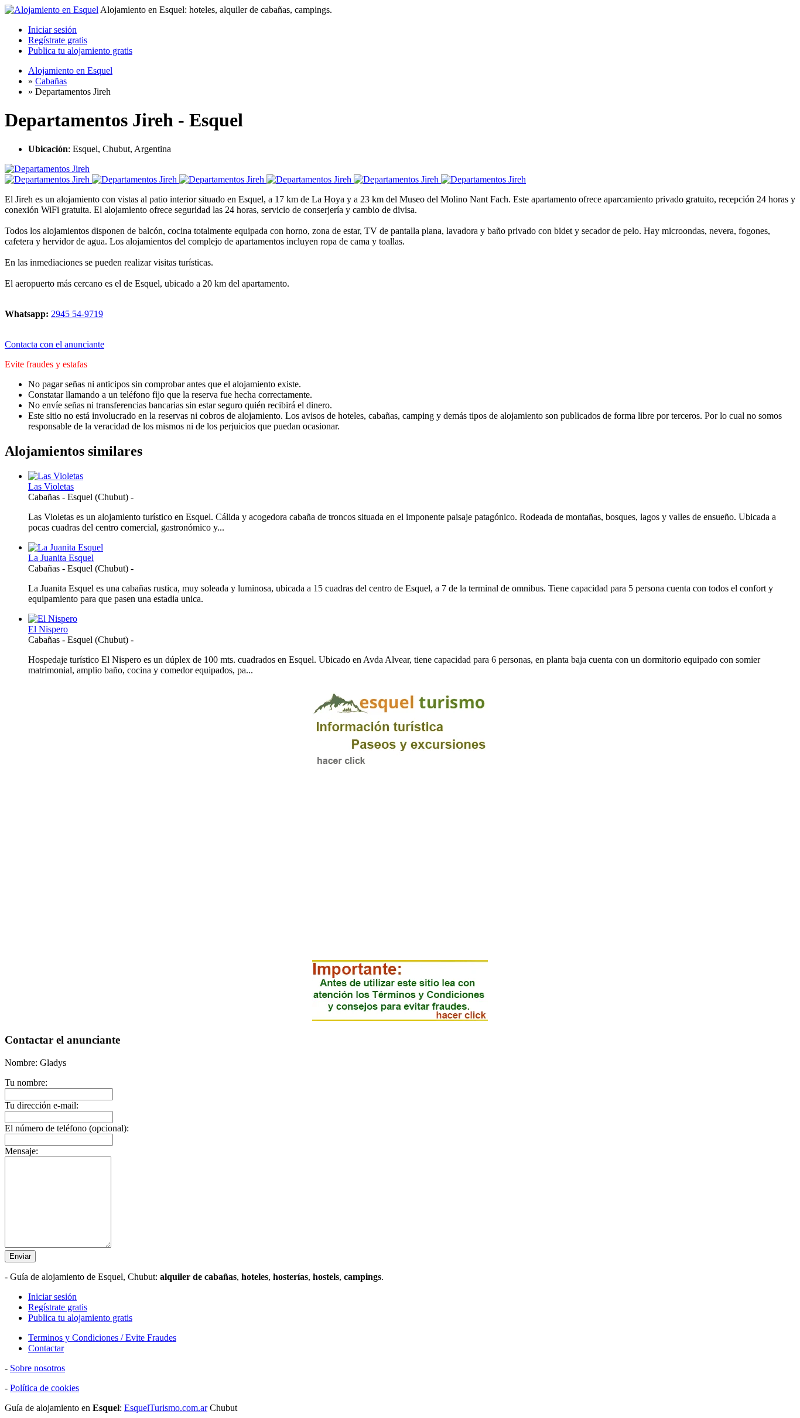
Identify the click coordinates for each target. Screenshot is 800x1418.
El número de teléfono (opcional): (67, 1128)
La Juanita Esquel (61, 558)
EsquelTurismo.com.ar (165, 1408)
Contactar (46, 1348)
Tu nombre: (26, 1082)
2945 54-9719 (77, 314)
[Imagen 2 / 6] (135, 179)
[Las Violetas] (55, 476)
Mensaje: (21, 1151)
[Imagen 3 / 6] (222, 179)
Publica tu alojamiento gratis (80, 51)
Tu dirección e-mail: (41, 1105)
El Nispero (48, 629)
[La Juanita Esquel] (65, 547)
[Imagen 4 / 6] (310, 179)
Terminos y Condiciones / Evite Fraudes (102, 1338)
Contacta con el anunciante (54, 344)
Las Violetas (51, 486)
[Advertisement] (400, 869)
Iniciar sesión (52, 30)
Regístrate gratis (57, 40)
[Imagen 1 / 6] (47, 169)
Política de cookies (44, 1388)
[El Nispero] (52, 619)
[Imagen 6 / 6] (483, 179)
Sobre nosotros (37, 1368)
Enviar (20, 1256)
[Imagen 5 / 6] (397, 179)
